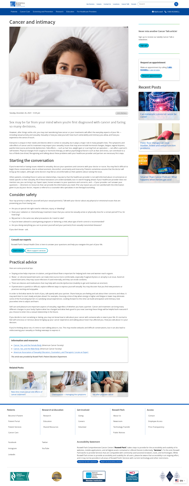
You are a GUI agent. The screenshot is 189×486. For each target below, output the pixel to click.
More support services (36, 250)
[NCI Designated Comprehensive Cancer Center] (132, 481)
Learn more (18, 250)
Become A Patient (15, 415)
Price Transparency (156, 427)
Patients (14, 12)
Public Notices (119, 432)
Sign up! (143, 45)
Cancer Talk (125, 4)
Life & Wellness (122, 113)
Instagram (12, 448)
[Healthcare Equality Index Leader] (56, 481)
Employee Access (155, 421)
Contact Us (107, 4)
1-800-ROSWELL (173, 11)
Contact (151, 415)
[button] (176, 4)
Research (59, 12)
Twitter (45, 442)
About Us (117, 415)
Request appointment (151, 76)
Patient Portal (14, 421)
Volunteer (82, 427)
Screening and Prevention (43, 12)
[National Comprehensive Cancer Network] (94, 481)
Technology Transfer (121, 427)
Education (70, 12)
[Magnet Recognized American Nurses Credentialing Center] (20, 481)
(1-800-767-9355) (154, 70)
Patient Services (14, 427)
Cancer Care (25, 12)
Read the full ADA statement (87, 461)
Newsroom (117, 421)
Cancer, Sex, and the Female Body (27, 345)
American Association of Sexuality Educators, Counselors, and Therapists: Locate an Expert (51, 352)
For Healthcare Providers (86, 12)
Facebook (12, 442)
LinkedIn (11, 454)
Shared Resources (50, 427)
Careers (99, 4)
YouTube (45, 448)
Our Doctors (90, 4)
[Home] (17, 6)
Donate (133, 4)
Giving (80, 415)
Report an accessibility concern (111, 461)
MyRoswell (158, 11)
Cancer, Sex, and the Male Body (26, 349)
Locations (116, 4)
